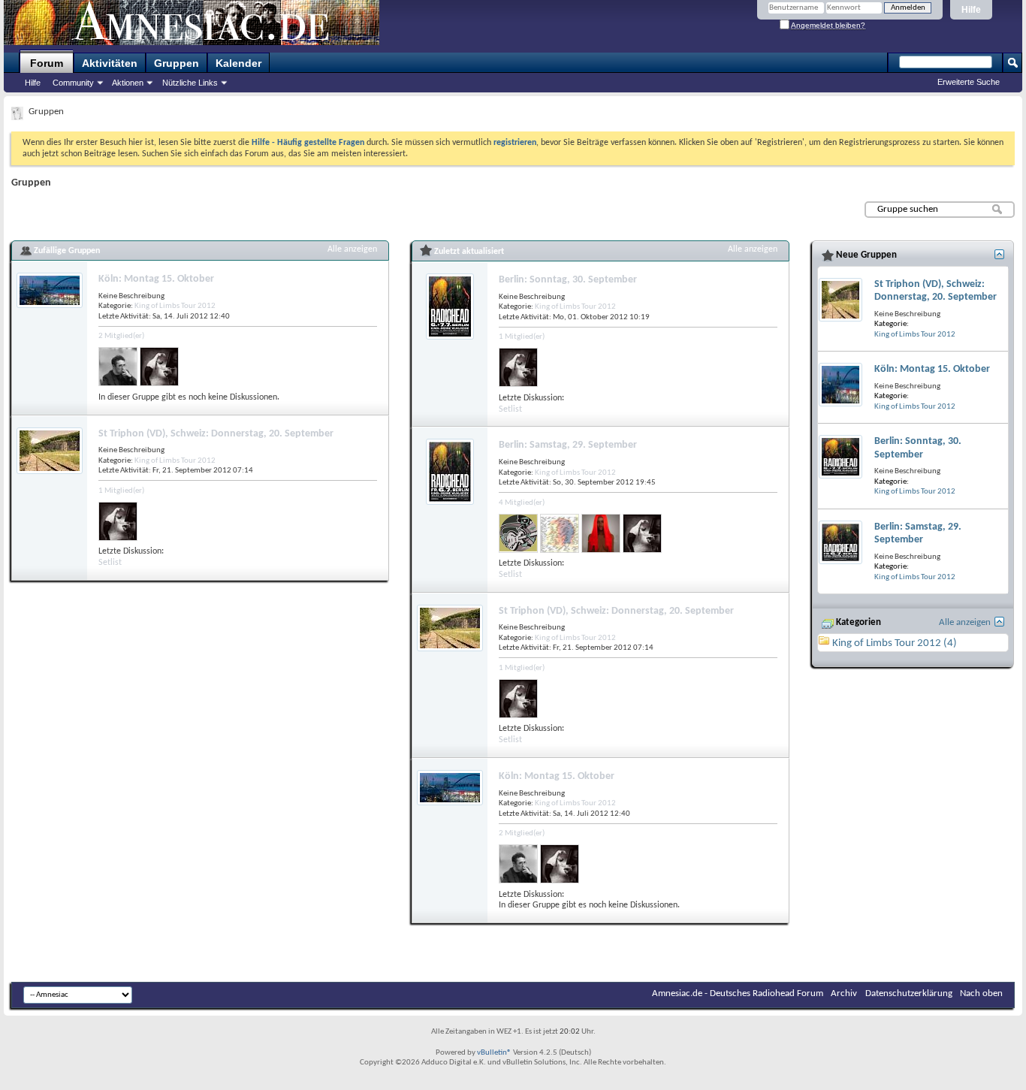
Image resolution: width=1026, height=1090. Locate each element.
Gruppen (176, 63)
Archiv (844, 993)
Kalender (238, 63)
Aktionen (127, 82)
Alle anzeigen (352, 249)
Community (73, 82)
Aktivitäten (109, 63)
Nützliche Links (190, 82)
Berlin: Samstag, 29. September (568, 445)
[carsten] (518, 533)
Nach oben (981, 993)
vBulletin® (494, 1053)
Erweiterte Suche (968, 81)
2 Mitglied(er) (121, 336)
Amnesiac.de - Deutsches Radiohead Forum (737, 993)
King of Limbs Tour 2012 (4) (894, 643)
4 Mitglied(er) (522, 503)
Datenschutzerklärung (908, 993)
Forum (46, 63)
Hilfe (971, 10)
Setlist (110, 562)
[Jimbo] (600, 533)
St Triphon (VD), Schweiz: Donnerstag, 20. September (215, 433)
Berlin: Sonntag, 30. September (568, 279)
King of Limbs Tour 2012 (175, 306)
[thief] (159, 366)
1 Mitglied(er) (121, 491)
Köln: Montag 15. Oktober (156, 279)
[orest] (117, 366)
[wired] (559, 533)
